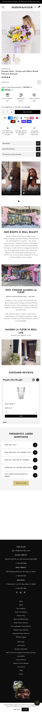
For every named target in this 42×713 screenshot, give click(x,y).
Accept (25, 709)
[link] (21, 392)
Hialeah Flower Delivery (20, 630)
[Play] (31, 178)
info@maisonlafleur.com (22, 551)
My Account (21, 667)
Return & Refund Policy (21, 619)
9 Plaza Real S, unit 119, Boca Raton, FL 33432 (21, 584)
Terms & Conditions (21, 612)
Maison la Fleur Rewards (21, 663)
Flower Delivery (21, 660)
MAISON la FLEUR (22, 7)
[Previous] (4, 32)
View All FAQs (21, 483)
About (21, 605)
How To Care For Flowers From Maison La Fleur (21, 653)
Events (21, 674)
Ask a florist (21, 645)
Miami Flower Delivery (21, 623)
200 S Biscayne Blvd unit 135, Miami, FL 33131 (21, 572)
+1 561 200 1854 (21, 588)
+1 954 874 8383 (21, 563)
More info (16, 709)
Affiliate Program (21, 637)
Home (21, 601)
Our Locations (21, 608)
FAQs (21, 670)
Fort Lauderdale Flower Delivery (21, 626)
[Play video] (11, 178)
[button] (6, 77)
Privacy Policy (21, 616)
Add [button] (21, 416)
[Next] (38, 32)
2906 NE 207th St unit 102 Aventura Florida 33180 (21, 559)
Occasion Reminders (21, 649)
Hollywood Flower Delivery (21, 633)
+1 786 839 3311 (21, 576)
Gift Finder (21, 642)
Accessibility (21, 656)
